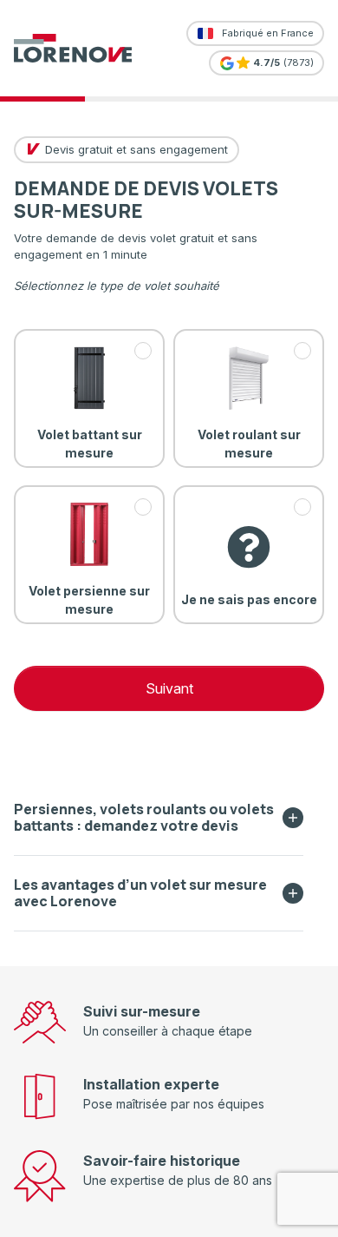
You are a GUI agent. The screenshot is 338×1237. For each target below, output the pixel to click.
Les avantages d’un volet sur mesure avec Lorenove (140, 893)
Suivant (169, 688)
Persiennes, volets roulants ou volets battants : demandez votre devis (144, 817)
